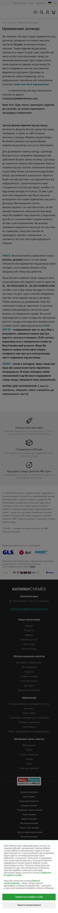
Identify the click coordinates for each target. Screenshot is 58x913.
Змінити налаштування (29, 905)
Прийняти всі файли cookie (29, 897)
